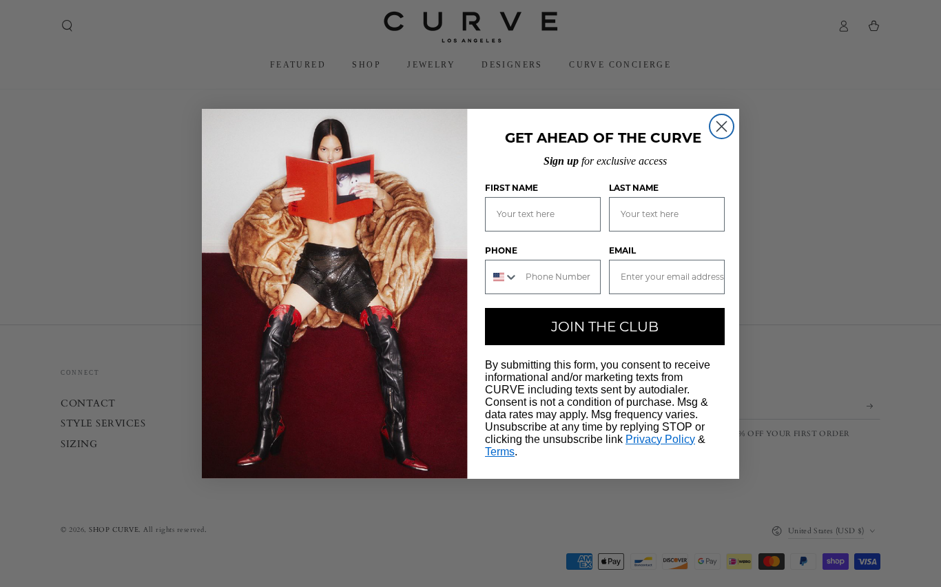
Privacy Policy (660, 439)
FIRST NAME (511, 188)
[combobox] (502, 277)
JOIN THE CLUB (605, 326)
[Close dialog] (722, 126)
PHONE (501, 250)
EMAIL (622, 250)
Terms (500, 451)
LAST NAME (634, 188)
